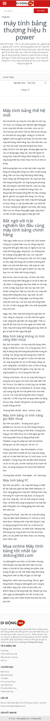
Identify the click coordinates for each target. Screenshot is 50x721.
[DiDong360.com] (25, 3)
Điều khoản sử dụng (9, 657)
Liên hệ (4, 660)
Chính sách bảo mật (9, 654)
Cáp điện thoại (7, 685)
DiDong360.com (23, 718)
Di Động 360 (36, 718)
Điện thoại (5, 671)
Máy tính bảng (6, 675)
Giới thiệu (5, 650)
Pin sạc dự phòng (8, 681)
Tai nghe (4, 678)
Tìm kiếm (41, 10)
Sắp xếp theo (19, 83)
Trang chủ (5, 17)
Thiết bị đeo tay (7, 691)
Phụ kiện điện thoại (9, 688)
